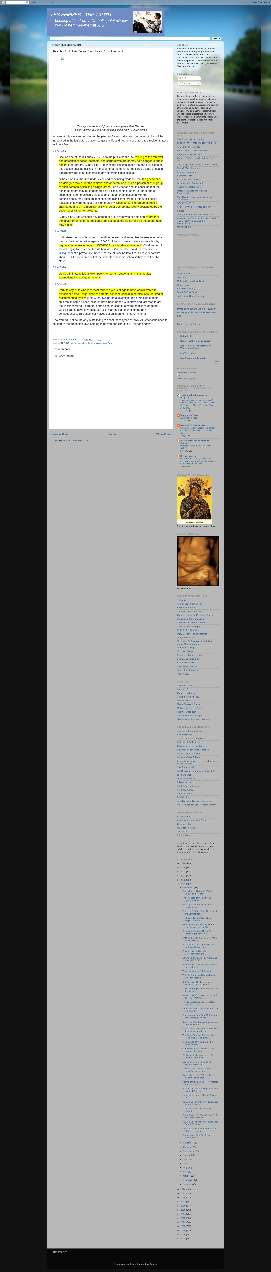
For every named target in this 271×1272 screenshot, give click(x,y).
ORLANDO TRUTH (186, 203)
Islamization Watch (186, 828)
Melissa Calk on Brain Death (191, 281)
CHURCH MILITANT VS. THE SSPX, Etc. (197, 143)
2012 (183, 1222)
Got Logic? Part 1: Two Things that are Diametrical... (199, 912)
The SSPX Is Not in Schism (190, 139)
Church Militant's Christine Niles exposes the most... (198, 1049)
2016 (183, 1206)
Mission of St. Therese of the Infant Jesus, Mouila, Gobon (194, 642)
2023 (183, 876)
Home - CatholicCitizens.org (195, 341)
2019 (183, 1193)
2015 (183, 1210)
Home (112, 434)
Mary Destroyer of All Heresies (192, 634)
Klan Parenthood (185, 767)
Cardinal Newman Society (190, 611)
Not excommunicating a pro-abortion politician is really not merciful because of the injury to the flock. (198, 461)
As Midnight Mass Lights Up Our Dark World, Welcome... (198, 945)
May (185, 1167)
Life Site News (184, 700)
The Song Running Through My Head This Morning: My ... (198, 1036)
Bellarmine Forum (186, 607)
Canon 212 (182, 689)
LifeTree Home (188, 353)
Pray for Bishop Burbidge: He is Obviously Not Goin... (197, 952)
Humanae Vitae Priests (188, 757)
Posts (184, 78)
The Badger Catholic (187, 666)
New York (107, 343)
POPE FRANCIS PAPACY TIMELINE (195, 207)
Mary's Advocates (185, 637)
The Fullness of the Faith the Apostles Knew (196, 899)
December (188, 887)
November (188, 1143)
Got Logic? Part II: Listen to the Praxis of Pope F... (197, 905)
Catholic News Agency (188, 697)
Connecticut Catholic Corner (191, 623)
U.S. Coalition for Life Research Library (196, 805)
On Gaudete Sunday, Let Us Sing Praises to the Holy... (198, 1056)
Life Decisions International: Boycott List (197, 771)
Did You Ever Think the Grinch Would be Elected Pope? (197, 983)
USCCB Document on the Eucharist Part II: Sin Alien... (200, 1123)
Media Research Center (189, 704)
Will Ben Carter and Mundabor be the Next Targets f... (199, 976)
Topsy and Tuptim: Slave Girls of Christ (196, 214)
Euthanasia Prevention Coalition (193, 750)
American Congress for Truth (191, 820)
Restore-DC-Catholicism (193, 425)
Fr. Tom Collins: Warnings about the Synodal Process (200, 1089)
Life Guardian (184, 274)
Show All (216, 361)
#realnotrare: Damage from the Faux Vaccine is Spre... (197, 1069)
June (186, 1163)
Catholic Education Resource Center (195, 615)
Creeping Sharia (185, 824)
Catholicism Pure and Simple (191, 619)
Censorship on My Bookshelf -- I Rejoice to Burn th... (198, 1063)
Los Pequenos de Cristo (193, 358)
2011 (183, 1226)
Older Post (163, 434)
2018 (183, 1197)
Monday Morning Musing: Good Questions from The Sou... (198, 925)
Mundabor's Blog (185, 647)
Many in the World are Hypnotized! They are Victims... (199, 996)
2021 (183, 884)
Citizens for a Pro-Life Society (191, 746)
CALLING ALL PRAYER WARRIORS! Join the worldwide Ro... (200, 1029)
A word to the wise (188, 418)
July (185, 1159)
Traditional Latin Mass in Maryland (194, 719)
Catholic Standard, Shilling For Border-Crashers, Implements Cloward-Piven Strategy (197, 430)
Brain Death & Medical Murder (192, 150)
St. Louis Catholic (185, 662)
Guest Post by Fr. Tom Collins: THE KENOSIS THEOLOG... (200, 1116)
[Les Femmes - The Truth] (178, 375)
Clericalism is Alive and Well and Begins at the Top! (198, 892)
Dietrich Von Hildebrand (188, 168)
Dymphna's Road (189, 415)
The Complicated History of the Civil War (197, 164)
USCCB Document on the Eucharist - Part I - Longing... (200, 1129)
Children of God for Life (188, 742)
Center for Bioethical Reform (191, 738)
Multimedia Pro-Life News (189, 708)
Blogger (153, 1264)
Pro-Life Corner (184, 793)
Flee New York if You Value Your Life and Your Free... (200, 1009)
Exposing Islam (184, 176)
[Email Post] (99, 339)
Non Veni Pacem (185, 651)
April (185, 1172)
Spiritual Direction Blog (188, 659)
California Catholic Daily (189, 685)
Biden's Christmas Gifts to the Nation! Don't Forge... (197, 1076)
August (187, 1155)
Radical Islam (183, 835)
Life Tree (181, 277)
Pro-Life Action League (188, 786)
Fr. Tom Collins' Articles (188, 179)
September (189, 1151)
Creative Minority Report (189, 626)
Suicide (180, 211)
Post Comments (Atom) (77, 441)
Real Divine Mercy (186, 288)
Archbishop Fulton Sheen (189, 604)
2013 (183, 1218)
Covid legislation (79, 343)
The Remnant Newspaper (190, 715)
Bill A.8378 (59, 231)
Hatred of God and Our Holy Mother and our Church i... (200, 1083)
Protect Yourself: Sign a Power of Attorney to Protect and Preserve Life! (196, 312)
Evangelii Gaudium (186, 172)
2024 (183, 872)
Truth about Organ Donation (191, 296)
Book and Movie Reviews (189, 154)
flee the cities (94, 343)
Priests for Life (184, 782)
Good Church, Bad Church (190, 183)
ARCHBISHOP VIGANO (188, 147)
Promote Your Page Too (186, 379)
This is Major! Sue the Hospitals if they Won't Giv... (198, 1003)
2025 (183, 867)
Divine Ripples (188, 456)
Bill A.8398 (59, 267)
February (188, 1180)
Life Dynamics (184, 775)
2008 (183, 1239)
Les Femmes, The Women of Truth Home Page (195, 347)
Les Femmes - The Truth (186, 372)
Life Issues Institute (186, 778)
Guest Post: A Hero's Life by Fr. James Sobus (197, 1136)
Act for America (184, 816)
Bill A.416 (59, 150)
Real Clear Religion (186, 712)
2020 (183, 1189)
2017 (183, 1202)
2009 (183, 1234)
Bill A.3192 (59, 283)
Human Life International (189, 753)
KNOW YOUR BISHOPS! (189, 187)
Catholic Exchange (186, 693)
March (186, 1176)
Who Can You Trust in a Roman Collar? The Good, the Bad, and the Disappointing (196, 221)
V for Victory (183, 674)
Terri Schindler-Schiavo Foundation (194, 801)
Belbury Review (184, 735)
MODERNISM (184, 227)
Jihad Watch (183, 831)
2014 (183, 1214)
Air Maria (181, 600)
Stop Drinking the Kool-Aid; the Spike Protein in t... (197, 1043)
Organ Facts (183, 285)
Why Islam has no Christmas (196, 971)
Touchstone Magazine (188, 670)
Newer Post (60, 434)
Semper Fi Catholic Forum (190, 655)
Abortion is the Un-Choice (189, 731)
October (187, 1147)
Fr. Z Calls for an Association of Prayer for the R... (197, 919)
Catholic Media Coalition (189, 324)
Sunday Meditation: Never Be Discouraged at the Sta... (196, 932)
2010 (183, 1230)
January (187, 1184)
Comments (186, 83)
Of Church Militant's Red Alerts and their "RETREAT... (199, 959)
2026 (183, 863)
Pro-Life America (185, 790)
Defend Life (186, 336)
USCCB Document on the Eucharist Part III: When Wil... (200, 1103)
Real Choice (183, 797)
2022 (183, 880)
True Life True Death (187, 292)
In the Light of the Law (188, 630)
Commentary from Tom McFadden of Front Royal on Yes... (199, 1016)
